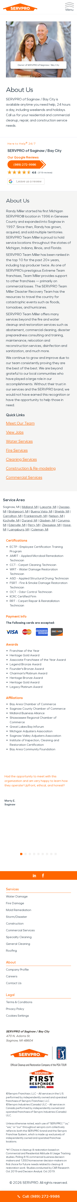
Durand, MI (29, 520)
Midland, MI (30, 507)
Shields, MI (62, 511)
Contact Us (13, 983)
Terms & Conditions (19, 1002)
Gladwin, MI (47, 520)
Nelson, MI (56, 516)
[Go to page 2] (26, 854)
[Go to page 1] (21, 854)
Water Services (19, 441)
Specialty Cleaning (19, 937)
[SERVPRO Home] (20, 7)
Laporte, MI (48, 507)
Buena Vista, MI (41, 511)
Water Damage (17, 896)
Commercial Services (24, 477)
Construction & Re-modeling (31, 468)
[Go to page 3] (30, 854)
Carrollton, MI (12, 516)
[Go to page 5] (38, 854)
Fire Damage (15, 903)
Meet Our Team (20, 423)
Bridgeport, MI (18, 511)
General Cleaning (18, 944)
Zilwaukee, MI (51, 525)
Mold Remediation (18, 910)
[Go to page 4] (34, 854)
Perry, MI (34, 525)
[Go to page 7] (47, 854)
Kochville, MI (11, 520)
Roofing (11, 950)
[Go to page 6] (43, 854)
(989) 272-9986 (24, 164)
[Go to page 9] (56, 854)
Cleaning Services (21, 459)
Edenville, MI (17, 525)
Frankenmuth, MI (35, 516)
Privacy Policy (15, 1009)
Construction (15, 923)
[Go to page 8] (51, 854)
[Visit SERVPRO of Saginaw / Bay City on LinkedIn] (34, 875)
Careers (11, 976)
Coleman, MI (39, 529)
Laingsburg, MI (19, 529)
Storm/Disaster (16, 917)
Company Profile (17, 969)
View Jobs (15, 432)
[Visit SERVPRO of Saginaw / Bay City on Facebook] (43, 876)
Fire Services (17, 450)
